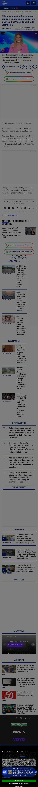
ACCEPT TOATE (19, 780)
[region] (19, 766)
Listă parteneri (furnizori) (6, 777)
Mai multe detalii (22, 756)
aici (18, 762)
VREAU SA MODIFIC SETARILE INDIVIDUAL (19, 783)
